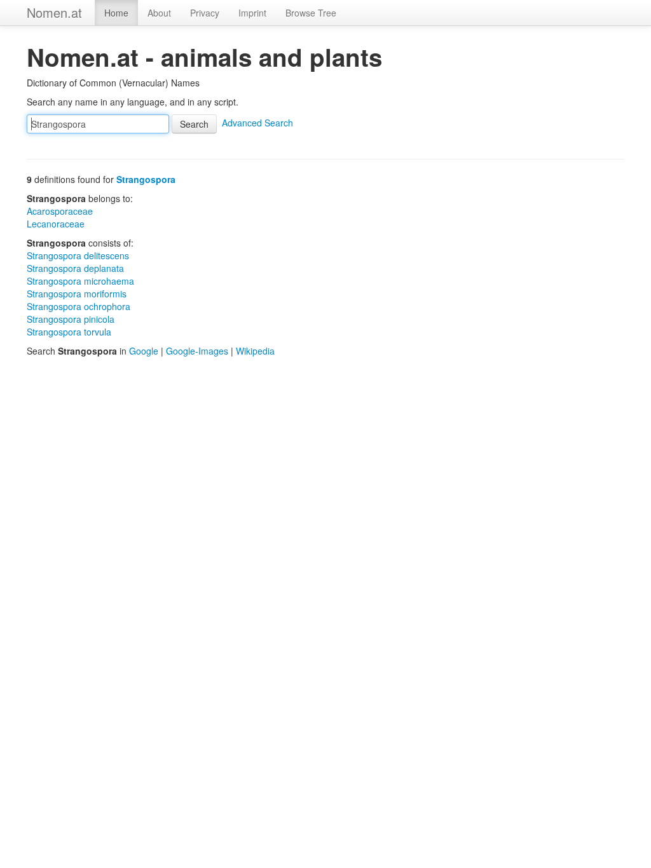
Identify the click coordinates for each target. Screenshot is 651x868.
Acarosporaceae (60, 211)
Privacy (204, 12)
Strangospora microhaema (80, 281)
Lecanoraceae (56, 223)
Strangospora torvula (69, 331)
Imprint (252, 12)
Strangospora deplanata (75, 268)
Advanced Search (257, 122)
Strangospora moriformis (77, 293)
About (159, 12)
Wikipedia (255, 350)
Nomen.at (54, 12)
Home (116, 12)
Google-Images (197, 350)
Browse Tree (310, 12)
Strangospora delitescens (78, 255)
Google (143, 350)
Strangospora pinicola (70, 319)
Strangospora (145, 179)
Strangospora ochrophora (78, 306)
